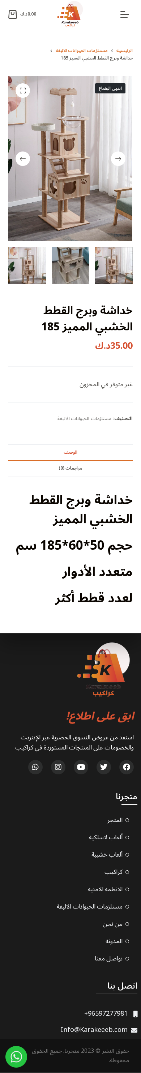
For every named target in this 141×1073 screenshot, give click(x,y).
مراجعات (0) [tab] (70, 468)
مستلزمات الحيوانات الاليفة (84, 419)
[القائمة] (124, 14)
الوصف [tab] (70, 452)
